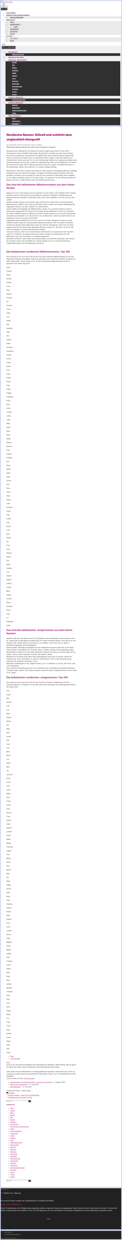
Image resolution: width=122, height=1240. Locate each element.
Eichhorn (15, 70)
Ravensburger (17, 86)
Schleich (15, 89)
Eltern (9, 36)
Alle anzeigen (29, 1078)
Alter (12, 34)
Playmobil (15, 84)
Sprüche (13, 1170)
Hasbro (14, 76)
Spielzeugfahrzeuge (19, 110)
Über (12, 1056)
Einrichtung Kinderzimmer (17, 15)
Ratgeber (14, 38)
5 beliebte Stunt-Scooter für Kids (20, 1097)
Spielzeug (10, 20)
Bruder (14, 68)
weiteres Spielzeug (15, 102)
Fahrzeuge (14, 29)
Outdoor (13, 31)
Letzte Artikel (15, 1059)
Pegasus (15, 81)
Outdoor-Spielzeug (15, 97)
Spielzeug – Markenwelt (17, 60)
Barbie (14, 62)
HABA (14, 73)
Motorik (15, 105)
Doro (8, 1062)
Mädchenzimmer (16, 17)
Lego (16, 27)
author (12, 1111)
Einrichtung (12, 52)
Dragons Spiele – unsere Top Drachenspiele (23, 1095)
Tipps (12, 22)
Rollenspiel (16, 108)
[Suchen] (29, 1101)
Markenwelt (15, 24)
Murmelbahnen (15, 1087)
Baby (12, 41)
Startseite (11, 13)
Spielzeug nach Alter (16, 57)
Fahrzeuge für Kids (18, 100)
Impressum (8, 1232)
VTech (14, 92)
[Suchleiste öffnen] (4, 4)
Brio (13, 65)
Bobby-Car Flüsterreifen (19, 1084)
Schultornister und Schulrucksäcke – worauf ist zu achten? (31, 1082)
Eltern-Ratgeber (14, 116)
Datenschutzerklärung (12, 1234)
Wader (14, 94)
